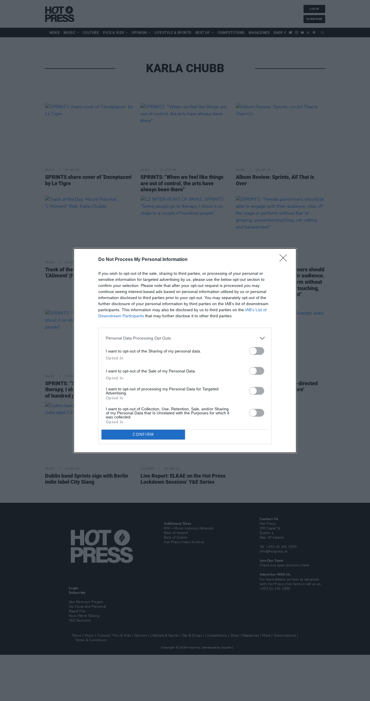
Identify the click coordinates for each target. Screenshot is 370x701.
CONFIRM (143, 434)
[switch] (256, 351)
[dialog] (185, 350)
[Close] (285, 259)
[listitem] (185, 338)
